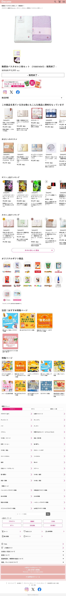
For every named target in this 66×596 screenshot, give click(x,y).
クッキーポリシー (41, 583)
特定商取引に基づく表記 (53, 583)
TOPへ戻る (33, 585)
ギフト (12, 525)
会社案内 (19, 583)
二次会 (53, 521)
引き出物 (32, 525)
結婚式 (32, 521)
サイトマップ (11, 583)
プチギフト (12, 521)
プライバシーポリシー (29, 583)
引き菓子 (52, 525)
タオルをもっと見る (32, 250)
